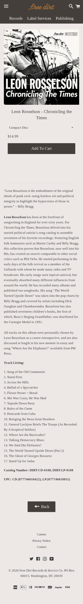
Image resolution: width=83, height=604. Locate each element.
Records (16, 18)
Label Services (39, 18)
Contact (41, 547)
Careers (41, 534)
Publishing (65, 18)
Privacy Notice (41, 540)
